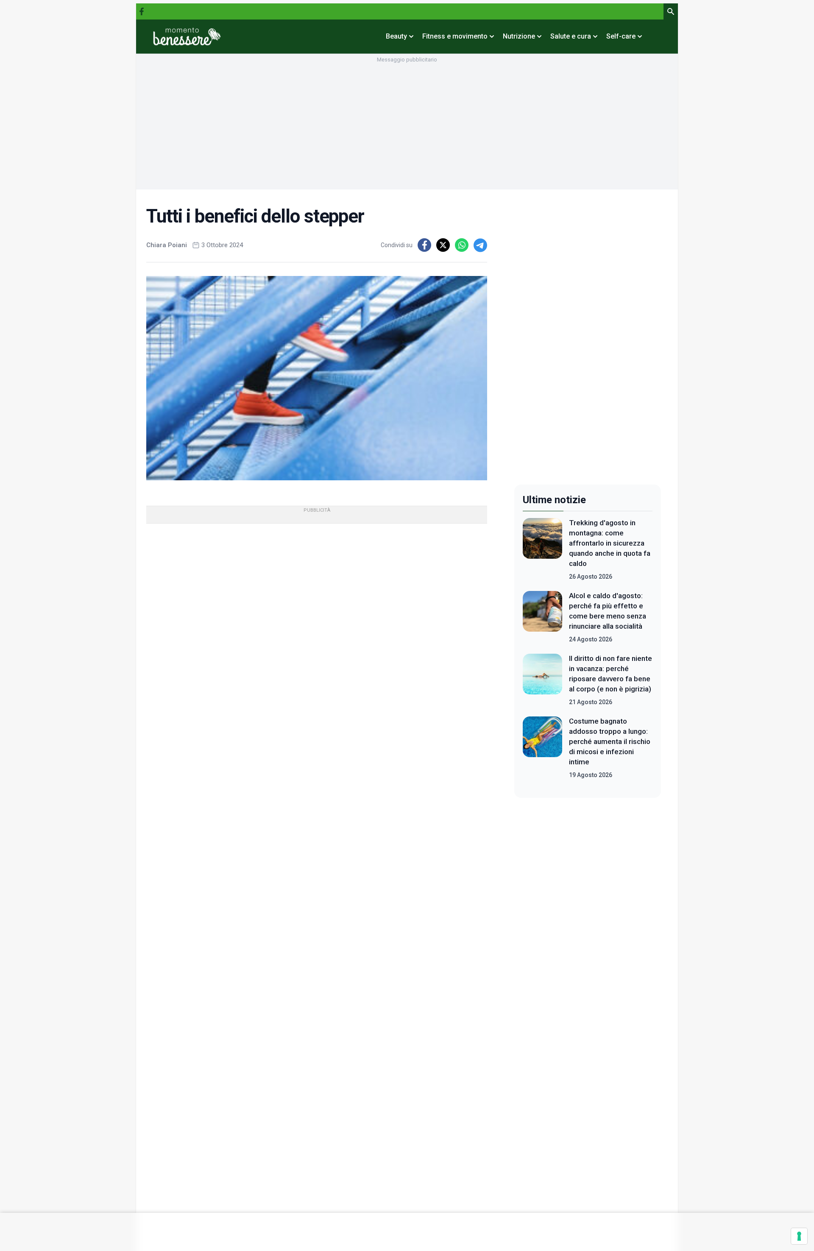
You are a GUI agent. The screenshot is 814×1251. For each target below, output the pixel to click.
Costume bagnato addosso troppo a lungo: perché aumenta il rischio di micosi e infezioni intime (609, 741)
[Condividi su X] (443, 245)
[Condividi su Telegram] (480, 245)
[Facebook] (141, 11)
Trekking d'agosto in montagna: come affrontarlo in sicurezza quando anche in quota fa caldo (609, 543)
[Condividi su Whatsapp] (461, 245)
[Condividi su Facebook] (424, 245)
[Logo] (187, 36)
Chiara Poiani (166, 245)
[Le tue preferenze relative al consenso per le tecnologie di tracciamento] (799, 1236)
